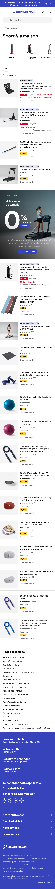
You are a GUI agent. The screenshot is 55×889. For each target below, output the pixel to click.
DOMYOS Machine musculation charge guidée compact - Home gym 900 (34, 269)
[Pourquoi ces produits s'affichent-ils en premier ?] (4, 75)
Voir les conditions (27, 252)
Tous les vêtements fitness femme (18, 672)
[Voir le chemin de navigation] (4, 28)
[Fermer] (50, 4)
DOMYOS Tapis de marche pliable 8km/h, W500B (35, 327)
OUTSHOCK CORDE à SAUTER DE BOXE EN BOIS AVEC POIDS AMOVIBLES (35, 524)
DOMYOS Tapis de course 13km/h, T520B (35, 171)
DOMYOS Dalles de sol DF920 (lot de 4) (36, 349)
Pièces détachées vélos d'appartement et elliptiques (27, 728)
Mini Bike (7, 717)
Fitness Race (8, 668)
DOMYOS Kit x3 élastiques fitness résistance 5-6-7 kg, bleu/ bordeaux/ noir (35, 299)
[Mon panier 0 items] (49, 12)
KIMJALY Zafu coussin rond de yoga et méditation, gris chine (36, 548)
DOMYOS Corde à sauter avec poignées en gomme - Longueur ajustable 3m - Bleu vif (34, 623)
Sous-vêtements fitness (14, 661)
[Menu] (6, 12)
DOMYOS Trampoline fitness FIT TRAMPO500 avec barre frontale (35, 474)
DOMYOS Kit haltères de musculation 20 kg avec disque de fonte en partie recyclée (36, 86)
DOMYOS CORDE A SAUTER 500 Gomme (34, 597)
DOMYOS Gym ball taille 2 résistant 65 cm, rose (36, 422)
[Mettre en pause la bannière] (46, 4)
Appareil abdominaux (12, 691)
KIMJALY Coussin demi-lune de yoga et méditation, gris (36, 572)
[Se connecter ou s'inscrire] (43, 12)
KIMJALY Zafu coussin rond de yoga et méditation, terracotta (36, 498)
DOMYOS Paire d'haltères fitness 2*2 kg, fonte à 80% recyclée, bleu (36, 373)
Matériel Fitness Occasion (14, 687)
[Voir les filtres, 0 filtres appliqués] (6, 68)
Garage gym (30, 58)
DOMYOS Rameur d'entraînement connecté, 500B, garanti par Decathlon (35, 115)
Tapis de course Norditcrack (16, 694)
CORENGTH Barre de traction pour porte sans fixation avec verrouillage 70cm (35, 144)
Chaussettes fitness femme (15, 724)
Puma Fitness (9, 698)
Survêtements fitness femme (16, 683)
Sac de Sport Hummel (12, 665)
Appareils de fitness (12, 720)
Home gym (7, 676)
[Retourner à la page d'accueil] (24, 12)
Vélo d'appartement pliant (14, 702)
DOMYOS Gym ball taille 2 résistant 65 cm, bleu (36, 398)
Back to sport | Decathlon (14, 657)
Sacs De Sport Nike (11, 680)
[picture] (9, 88)
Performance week (11, 713)
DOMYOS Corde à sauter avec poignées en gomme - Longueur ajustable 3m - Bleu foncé (34, 448)
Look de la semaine (11, 706)
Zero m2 (12, 58)
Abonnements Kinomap (13, 709)
